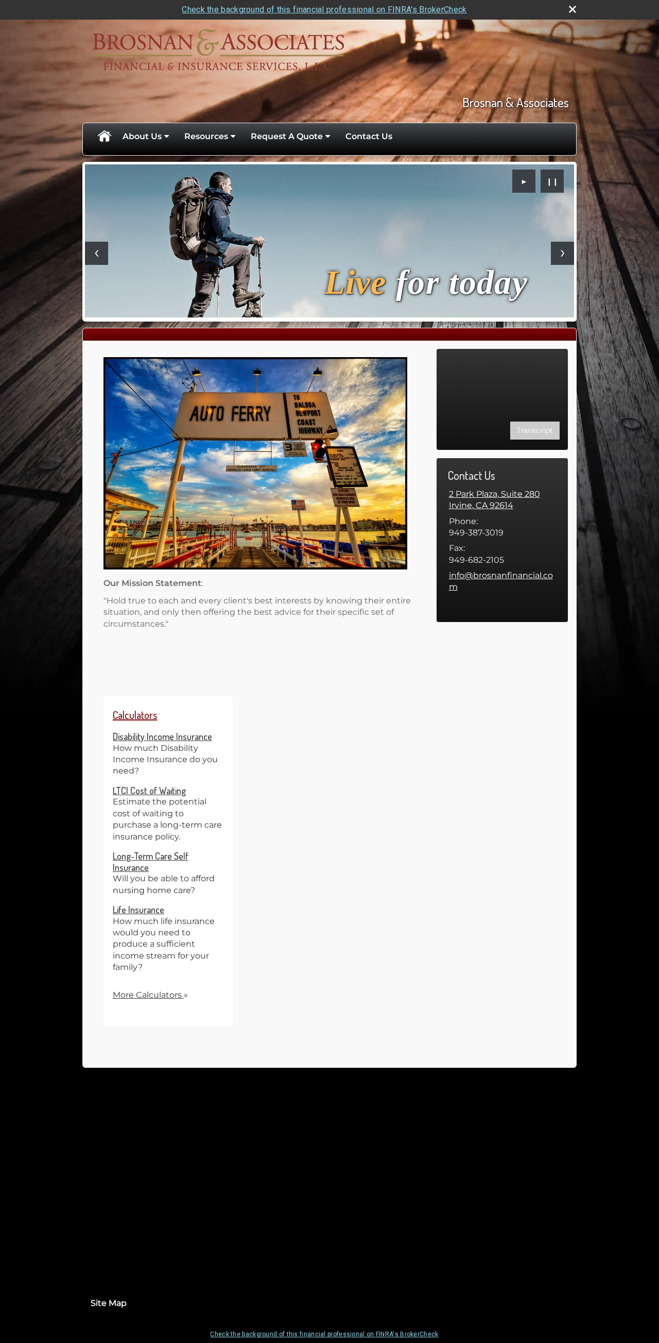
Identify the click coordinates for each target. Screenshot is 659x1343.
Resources (206, 136)
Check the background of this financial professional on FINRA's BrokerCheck (324, 9)
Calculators (135, 714)
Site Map (109, 1303)
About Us (142, 136)
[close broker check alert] (572, 9)
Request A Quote (287, 136)
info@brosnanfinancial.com (501, 581)
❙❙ (552, 181)
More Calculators (150, 995)
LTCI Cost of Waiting (149, 790)
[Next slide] (562, 253)
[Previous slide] (96, 253)
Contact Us (368, 136)
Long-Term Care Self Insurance (150, 861)
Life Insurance (138, 909)
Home (104, 136)
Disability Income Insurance (162, 736)
